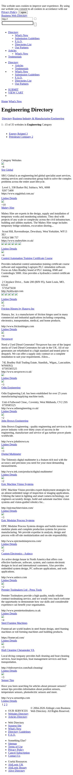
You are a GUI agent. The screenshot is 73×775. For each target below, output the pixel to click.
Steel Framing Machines (14, 623)
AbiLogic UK (15, 764)
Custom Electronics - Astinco (17, 553)
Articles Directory (17, 716)
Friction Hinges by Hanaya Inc (17, 308)
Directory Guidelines (19, 731)
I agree (23, 12)
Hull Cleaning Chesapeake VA (17, 650)
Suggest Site (14, 725)
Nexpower (7, 338)
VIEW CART (15, 92)
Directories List (23, 44)
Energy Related (18, 133)
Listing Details (9, 198)
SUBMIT (13, 89)
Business (17, 118)
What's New (21, 35)
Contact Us (14, 755)
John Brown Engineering (14, 420)
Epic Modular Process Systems (17, 520)
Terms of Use (15, 746)
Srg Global (7, 169)
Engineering (57, 118)
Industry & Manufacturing (37, 118)
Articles (12, 50)
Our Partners (22, 47)
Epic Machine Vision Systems (17, 484)
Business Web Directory (14, 15)
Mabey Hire (7, 207)
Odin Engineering (11, 387)
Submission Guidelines (27, 38)
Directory (13, 32)
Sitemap (12, 743)
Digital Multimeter (11, 454)
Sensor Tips (7, 680)
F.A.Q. (18, 41)
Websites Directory (18, 713)
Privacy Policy (9, 12)
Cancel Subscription (19, 752)
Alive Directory (16, 770)
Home (4, 101)
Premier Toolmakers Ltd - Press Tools (21, 589)
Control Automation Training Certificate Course (26, 258)
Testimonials (15, 56)
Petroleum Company (21, 136)
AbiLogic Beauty (17, 767)
